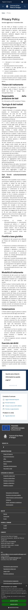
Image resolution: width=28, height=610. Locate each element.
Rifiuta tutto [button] (14, 604)
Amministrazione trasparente (10, 581)
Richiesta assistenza (8, 574)
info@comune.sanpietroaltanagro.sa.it (11, 558)
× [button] (26, 585)
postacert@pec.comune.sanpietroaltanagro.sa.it (13, 554)
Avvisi (4, 519)
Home (3, 13)
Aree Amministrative (8, 456)
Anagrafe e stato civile (9, 476)
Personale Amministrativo (10, 466)
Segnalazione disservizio (9, 569)
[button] (14, 607)
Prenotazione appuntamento (10, 566)
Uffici (4, 459)
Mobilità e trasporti (8, 485)
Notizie (5, 514)
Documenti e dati (7, 468)
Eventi (5, 528)
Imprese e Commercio (8, 481)
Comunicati (6, 516)
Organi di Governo (8, 454)
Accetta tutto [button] (14, 601)
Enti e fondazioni (7, 461)
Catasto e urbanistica (8, 483)
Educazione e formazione (12, 493)
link (6, 597)
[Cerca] (25, 6)
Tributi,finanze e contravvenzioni (14, 497)
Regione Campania (7, 2)
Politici (5, 464)
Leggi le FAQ (6, 571)
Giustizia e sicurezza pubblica (13, 495)
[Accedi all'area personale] (22, 2)
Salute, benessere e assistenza (14, 502)
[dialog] (14, 597)
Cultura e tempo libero (9, 478)
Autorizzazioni (9, 505)
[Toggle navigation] (3, 6)
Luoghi (5, 525)
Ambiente (8, 500)
